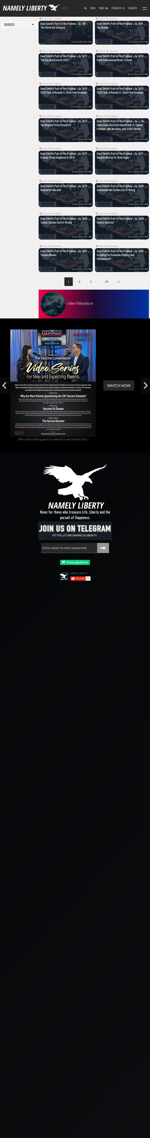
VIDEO (102, 8)
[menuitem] (85, 8)
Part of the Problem (52, 18)
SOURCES (132, 8)
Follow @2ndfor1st (76, 562)
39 (106, 281)
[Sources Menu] (144, 8)
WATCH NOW (118, 385)
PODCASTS (117, 8)
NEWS (92, 8)
